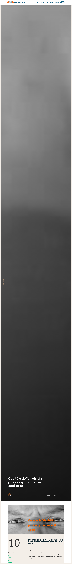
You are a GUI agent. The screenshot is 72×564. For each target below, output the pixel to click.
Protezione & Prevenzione (20, 491)
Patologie (13, 491)
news (9, 491)
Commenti (3, 281)
